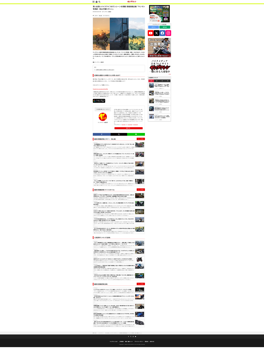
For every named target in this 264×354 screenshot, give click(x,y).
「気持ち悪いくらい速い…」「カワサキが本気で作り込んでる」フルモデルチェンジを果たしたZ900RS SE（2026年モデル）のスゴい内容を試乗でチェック (114, 251)
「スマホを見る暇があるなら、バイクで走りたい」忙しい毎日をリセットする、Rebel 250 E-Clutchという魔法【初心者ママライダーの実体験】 (114, 219)
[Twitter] (119, 134)
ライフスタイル (106, 15)
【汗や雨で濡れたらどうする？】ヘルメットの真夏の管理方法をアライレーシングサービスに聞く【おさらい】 (114, 296)
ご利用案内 (121, 341)
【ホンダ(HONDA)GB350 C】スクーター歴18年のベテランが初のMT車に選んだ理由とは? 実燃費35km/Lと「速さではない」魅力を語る (114, 229)
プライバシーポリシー (138, 341)
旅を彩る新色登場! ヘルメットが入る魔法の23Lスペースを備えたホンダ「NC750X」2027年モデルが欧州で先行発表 (114, 314)
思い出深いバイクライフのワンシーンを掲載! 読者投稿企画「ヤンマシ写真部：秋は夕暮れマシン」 (123, 333)
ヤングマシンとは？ (114, 341)
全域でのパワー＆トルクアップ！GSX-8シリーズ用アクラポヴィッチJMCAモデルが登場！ (113, 259)
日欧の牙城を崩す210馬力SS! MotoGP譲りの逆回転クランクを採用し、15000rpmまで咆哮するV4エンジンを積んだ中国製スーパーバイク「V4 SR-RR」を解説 (162, 108)
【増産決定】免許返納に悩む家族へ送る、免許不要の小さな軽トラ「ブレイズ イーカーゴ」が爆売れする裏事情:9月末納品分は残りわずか (162, 101)
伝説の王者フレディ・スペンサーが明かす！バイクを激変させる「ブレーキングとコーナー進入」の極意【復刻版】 (114, 154)
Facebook (130, 124)
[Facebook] (102, 134)
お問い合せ (152, 341)
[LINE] (136, 134)
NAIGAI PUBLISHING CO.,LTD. (131, 344)
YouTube (123, 124)
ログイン (154, 27)
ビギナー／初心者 (98, 15)
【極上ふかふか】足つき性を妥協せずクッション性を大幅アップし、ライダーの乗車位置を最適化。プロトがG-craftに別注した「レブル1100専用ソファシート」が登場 (114, 322)
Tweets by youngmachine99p (100, 89)
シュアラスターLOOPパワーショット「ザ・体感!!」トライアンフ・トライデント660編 (112, 289)
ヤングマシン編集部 (107, 11)
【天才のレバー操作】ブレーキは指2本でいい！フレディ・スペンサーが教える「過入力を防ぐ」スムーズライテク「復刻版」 (113, 163)
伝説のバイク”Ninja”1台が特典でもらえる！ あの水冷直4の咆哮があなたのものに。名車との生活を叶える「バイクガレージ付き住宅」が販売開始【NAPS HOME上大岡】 (114, 195)
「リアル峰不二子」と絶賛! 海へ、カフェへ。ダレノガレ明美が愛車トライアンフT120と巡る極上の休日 (114, 203)
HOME (95, 333)
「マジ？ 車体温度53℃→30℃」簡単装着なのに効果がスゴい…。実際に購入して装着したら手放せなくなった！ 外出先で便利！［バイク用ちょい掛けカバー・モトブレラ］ (114, 243)
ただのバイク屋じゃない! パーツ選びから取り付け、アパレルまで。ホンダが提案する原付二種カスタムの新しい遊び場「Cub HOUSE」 (114, 211)
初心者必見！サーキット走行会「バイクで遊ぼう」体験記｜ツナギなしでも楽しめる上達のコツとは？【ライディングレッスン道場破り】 (114, 172)
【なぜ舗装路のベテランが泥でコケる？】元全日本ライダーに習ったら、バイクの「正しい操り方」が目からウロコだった (114, 144)
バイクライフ (100, 333)
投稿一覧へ (128, 128)
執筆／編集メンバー (129, 341)
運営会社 (146, 341)
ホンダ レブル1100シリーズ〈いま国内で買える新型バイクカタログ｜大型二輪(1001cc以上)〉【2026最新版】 (162, 116)
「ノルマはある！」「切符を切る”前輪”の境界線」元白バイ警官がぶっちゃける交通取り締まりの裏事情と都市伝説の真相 (114, 266)
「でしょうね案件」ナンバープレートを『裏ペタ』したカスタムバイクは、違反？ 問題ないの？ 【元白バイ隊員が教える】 (113, 181)
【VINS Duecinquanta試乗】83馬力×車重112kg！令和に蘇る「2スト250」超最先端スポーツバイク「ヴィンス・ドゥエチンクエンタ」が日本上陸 (114, 275)
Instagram (135, 124)
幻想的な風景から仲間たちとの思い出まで (104, 69)
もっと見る (141, 139)
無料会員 (165, 27)
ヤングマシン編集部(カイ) (159, 88)
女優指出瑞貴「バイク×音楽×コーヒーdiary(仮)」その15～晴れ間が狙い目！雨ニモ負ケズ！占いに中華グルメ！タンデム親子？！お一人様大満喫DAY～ (114, 306)
